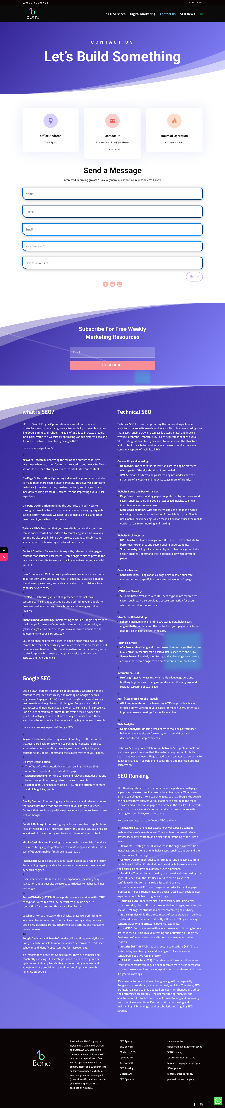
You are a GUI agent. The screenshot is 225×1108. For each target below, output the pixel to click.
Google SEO (126, 1073)
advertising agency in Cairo (181, 1057)
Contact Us (168, 15)
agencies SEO (127, 1057)
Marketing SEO (128, 1052)
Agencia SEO (126, 1063)
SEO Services (116, 15)
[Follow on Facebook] (105, 284)
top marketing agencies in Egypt (184, 1063)
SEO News (187, 15)
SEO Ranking (126, 1068)
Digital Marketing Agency (180, 1073)
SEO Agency (126, 1041)
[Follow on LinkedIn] (112, 284)
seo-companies (175, 1041)
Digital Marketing (142, 15)
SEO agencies (174, 1068)
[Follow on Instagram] (119, 284)
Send (194, 276)
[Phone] (4, 557)
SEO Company (174, 1052)
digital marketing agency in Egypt (184, 1046)
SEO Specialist (127, 1079)
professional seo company (180, 1079)
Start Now (195, 3)
